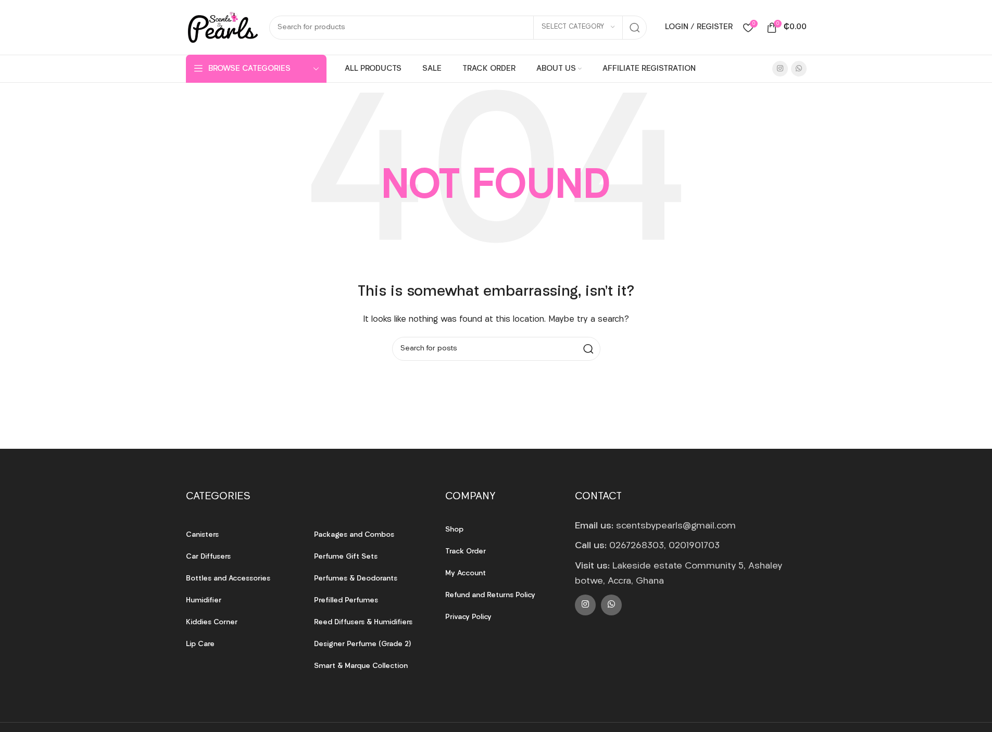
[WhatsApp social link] (799, 69)
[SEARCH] (635, 28)
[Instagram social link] (780, 69)
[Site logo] (222, 27)
